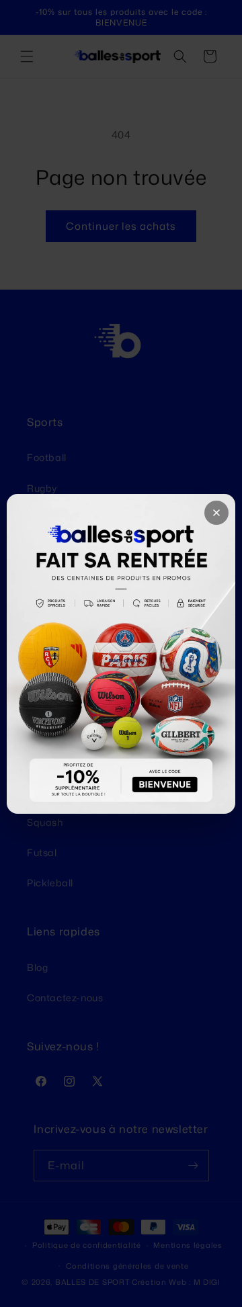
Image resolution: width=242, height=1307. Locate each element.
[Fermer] (216, 513)
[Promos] (121, 654)
